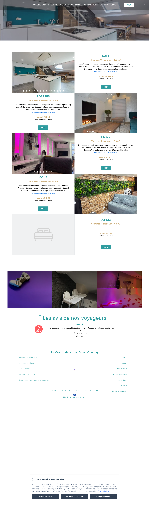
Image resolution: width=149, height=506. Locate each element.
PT (79, 391)
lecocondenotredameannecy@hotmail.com (34, 380)
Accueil (37, 5)
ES (59, 391)
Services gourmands (119, 374)
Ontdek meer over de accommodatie (105, 71)
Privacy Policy (103, 491)
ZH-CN (70, 391)
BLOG (113, 5)
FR (55, 391)
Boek (128, 5)
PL (97, 391)
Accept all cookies (103, 496)
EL (94, 391)
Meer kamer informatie (105, 79)
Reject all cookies (45, 496)
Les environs (91, 5)
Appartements (50, 5)
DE (66, 391)
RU (75, 391)
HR (90, 391)
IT (62, 391)
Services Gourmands (71, 5)
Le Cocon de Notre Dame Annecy (74, 352)
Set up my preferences (74, 496)
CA (86, 391)
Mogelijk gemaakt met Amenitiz (74, 397)
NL (83, 391)
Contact (104, 5)
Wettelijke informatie (119, 391)
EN (52, 391)
